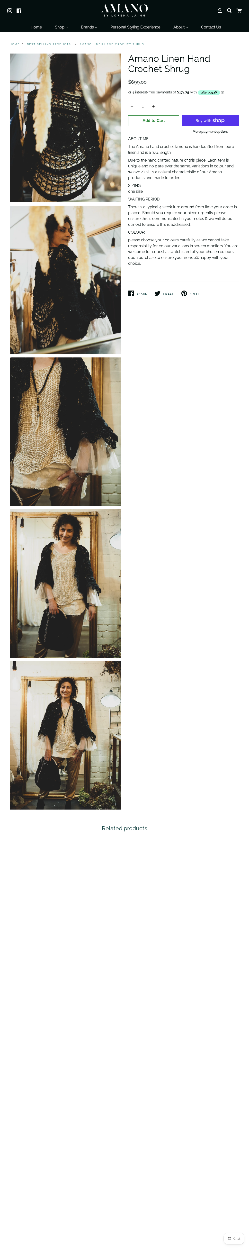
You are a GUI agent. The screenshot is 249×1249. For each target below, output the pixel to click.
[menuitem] (36, 26)
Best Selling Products (49, 44)
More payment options (210, 131)
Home (15, 44)
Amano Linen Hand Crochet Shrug (112, 44)
